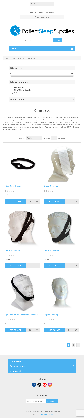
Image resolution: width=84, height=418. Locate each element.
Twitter (39, 385)
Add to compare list (29, 201)
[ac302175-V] (61, 292)
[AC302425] (61, 164)
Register (33, 12)
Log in (41, 12)
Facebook (34, 385)
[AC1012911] (23, 228)
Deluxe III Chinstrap (52, 250)
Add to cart (15, 201)
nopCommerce (47, 414)
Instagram (50, 385)
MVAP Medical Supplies (22, 90)
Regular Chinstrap (51, 315)
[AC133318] (23, 164)
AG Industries (19, 87)
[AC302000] (61, 228)
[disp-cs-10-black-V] (23, 292)
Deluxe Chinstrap (51, 186)
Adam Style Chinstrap (13, 186)
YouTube (45, 385)
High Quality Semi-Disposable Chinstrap (21, 315)
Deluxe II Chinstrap (12, 250)
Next (78, 345)
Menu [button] (13, 49)
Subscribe (51, 401)
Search (57, 40)
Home (7, 58)
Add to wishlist (37, 201)
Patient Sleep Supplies (22, 93)
